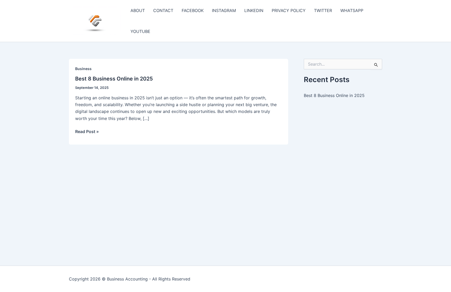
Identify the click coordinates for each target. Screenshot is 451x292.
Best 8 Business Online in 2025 (114, 79)
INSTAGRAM (224, 10)
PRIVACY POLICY (289, 10)
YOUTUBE (140, 31)
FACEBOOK (193, 10)
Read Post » (87, 132)
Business (83, 68)
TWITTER (323, 10)
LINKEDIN (253, 10)
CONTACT (163, 10)
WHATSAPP (351, 10)
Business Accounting (127, 279)
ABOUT (137, 10)
